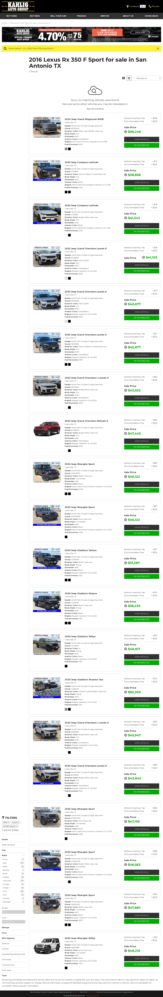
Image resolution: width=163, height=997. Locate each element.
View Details (142, 139)
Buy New (35, 16)
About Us (128, 16)
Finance (81, 16)
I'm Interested (142, 145)
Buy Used (11, 16)
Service (104, 16)
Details (155, 36)
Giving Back (151, 16)
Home (5, 23)
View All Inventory (95, 109)
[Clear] (15, 830)
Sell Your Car (58, 16)
